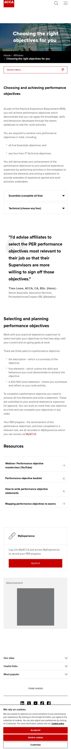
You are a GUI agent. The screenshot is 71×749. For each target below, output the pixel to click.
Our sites (9, 658)
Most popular (11, 674)
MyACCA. (31, 434)
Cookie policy (58, 723)
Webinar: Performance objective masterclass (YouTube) (24, 465)
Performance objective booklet (23, 478)
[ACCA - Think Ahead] (9, 6)
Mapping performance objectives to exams (30, 503)
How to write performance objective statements (26, 491)
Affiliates (18, 55)
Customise (35, 745)
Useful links (11, 666)
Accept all (35, 730)
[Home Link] (35, 688)
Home (7, 55)
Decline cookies (35, 737)
